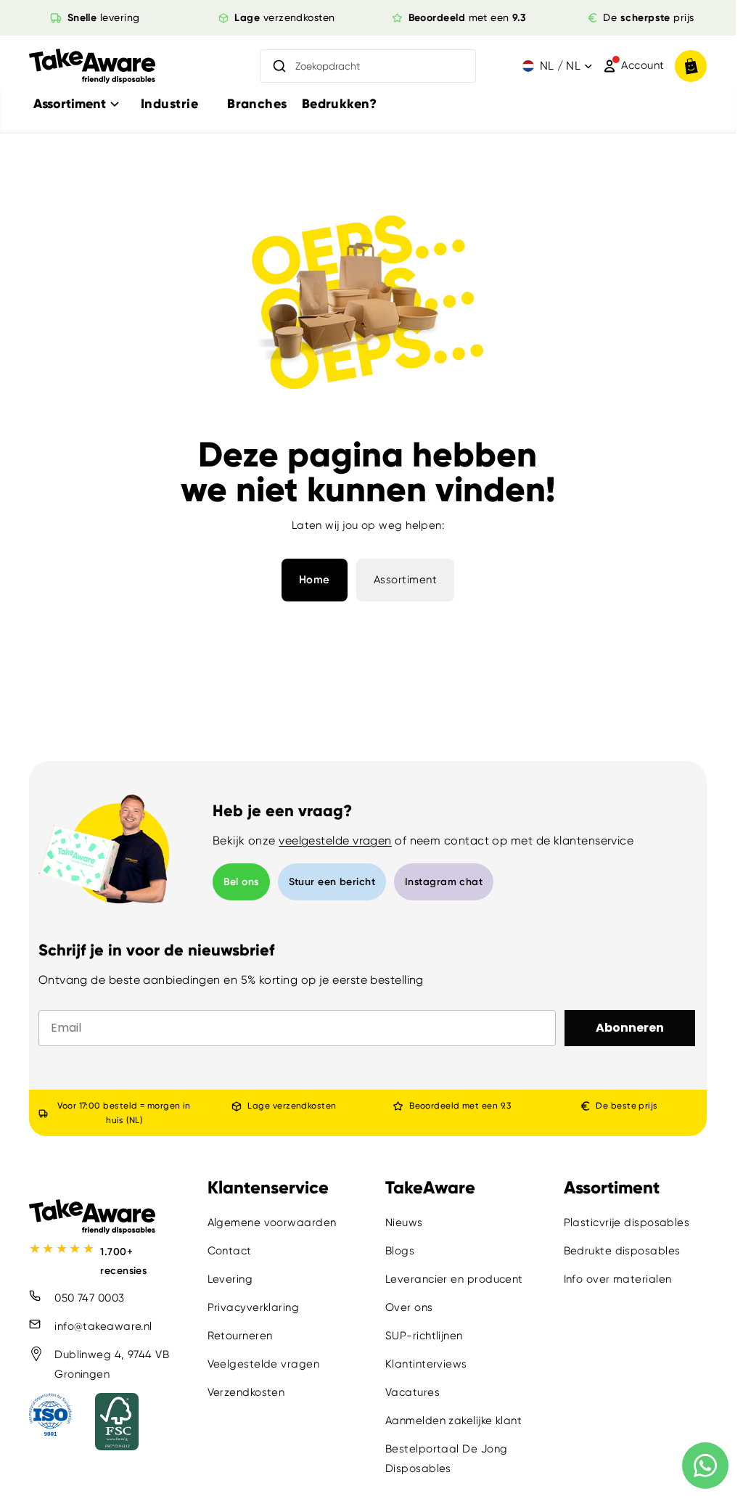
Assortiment (406, 579)
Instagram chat (444, 882)
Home (314, 579)
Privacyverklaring (254, 1308)
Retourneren (240, 1336)
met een (468, 17)
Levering (230, 1279)
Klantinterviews (426, 1364)
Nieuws (404, 1223)
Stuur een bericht (332, 882)
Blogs (399, 1251)
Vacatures (412, 1393)
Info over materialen (618, 1279)
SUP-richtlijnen (424, 1336)
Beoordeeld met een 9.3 (460, 1106)
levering (103, 17)
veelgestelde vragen (335, 840)
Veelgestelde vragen (264, 1364)
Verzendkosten (246, 1393)
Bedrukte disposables (622, 1251)
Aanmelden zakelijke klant (453, 1421)
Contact (230, 1251)
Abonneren (630, 1027)
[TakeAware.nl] (92, 66)
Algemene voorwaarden (272, 1223)
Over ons (409, 1308)
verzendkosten (284, 17)
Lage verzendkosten (291, 1106)
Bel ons (241, 882)
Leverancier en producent (454, 1279)
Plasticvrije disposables (627, 1223)
